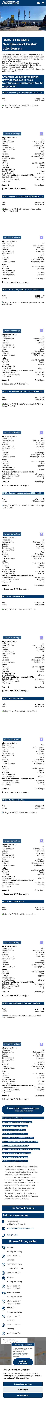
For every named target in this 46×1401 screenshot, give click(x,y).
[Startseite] (10, 2)
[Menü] (43, 3)
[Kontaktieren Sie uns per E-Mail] (38, 3)
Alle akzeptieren (23, 1395)
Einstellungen (23, 1389)
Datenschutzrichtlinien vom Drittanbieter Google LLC (20, 1354)
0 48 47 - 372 (12, 1235)
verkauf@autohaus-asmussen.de (20, 1228)
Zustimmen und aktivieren (23, 1362)
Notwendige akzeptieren (23, 1384)
